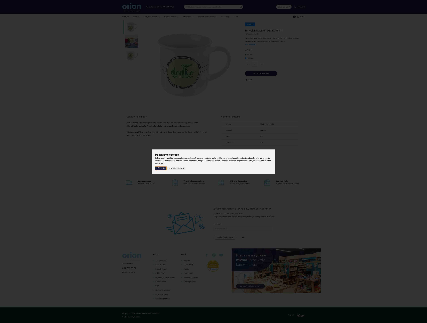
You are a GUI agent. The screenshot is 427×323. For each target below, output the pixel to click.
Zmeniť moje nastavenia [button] (176, 168)
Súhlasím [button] (161, 168)
